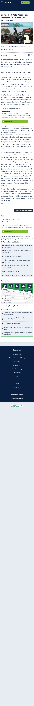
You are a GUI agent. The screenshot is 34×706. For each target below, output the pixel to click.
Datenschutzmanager (17, 369)
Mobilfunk (25, 2)
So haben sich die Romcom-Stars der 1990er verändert (16, 252)
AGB (17, 376)
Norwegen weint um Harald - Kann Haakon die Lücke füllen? (17, 246)
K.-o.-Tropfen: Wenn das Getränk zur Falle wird (17, 275)
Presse (17, 383)
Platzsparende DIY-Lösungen (11, 256)
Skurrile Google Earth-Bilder (11, 271)
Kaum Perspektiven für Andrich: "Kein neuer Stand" (18, 328)
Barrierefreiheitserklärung (17, 358)
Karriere (17, 391)
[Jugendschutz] (17, 406)
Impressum (17, 361)
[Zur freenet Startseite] (6, 2)
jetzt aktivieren (8, 121)
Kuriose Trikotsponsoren (12, 324)
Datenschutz (17, 365)
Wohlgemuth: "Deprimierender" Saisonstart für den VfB (16, 261)
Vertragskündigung (17, 394)
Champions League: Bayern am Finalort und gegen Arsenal (18, 314)
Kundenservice (17, 354)
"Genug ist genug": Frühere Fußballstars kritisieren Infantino (16, 319)
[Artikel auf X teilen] (32, 55)
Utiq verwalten (17, 372)
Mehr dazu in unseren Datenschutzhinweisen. (20, 239)
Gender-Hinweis (17, 380)
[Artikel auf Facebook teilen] (29, 55)
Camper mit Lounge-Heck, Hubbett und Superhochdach (15, 266)
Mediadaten (17, 387)
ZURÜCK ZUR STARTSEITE (24, 210)
